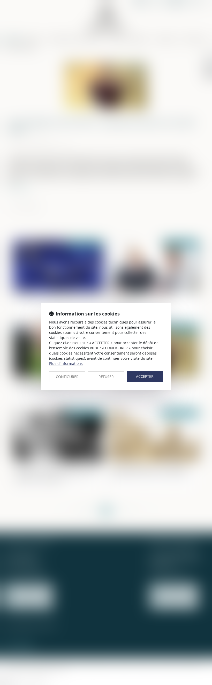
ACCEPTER (145, 376)
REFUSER (106, 376)
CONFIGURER (67, 376)
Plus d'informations (66, 363)
